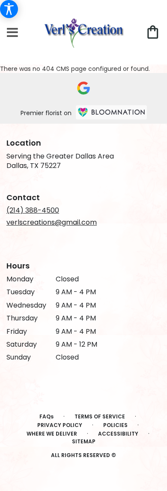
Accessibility (118, 433)
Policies (115, 425)
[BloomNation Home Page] (111, 112)
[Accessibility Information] (9, 9)
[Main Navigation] (12, 33)
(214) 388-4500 (32, 210)
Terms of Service (100, 416)
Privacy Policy (59, 425)
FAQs (46, 416)
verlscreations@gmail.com (51, 222)
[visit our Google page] (83, 88)
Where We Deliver (52, 433)
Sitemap (83, 441)
